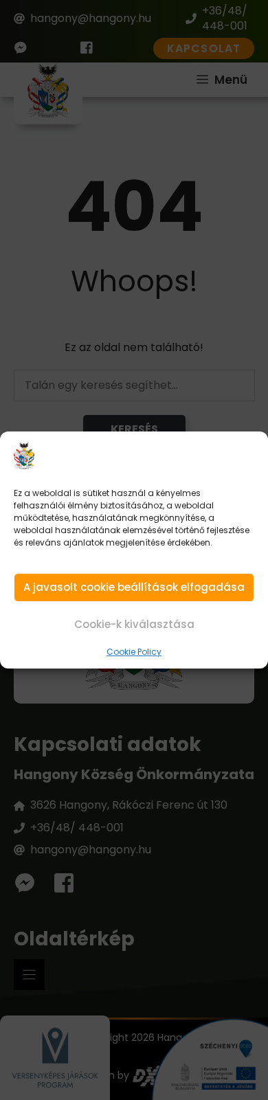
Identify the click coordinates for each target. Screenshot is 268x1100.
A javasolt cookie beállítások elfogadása (134, 588)
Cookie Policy (134, 652)
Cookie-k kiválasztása (134, 624)
